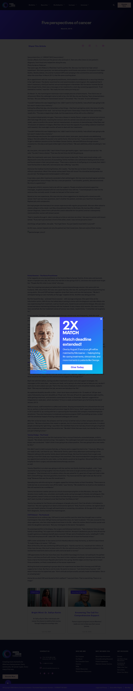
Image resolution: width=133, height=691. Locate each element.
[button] (101, 319)
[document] (66, 345)
